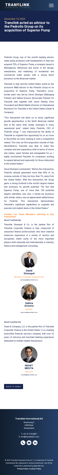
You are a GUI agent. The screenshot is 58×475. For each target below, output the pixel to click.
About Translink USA (12, 322)
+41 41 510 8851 (30, 434)
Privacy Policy (22, 469)
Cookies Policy (35, 469)
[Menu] (50, 5)
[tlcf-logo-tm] (24, 5)
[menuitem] (50, 5)
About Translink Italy (12, 220)
